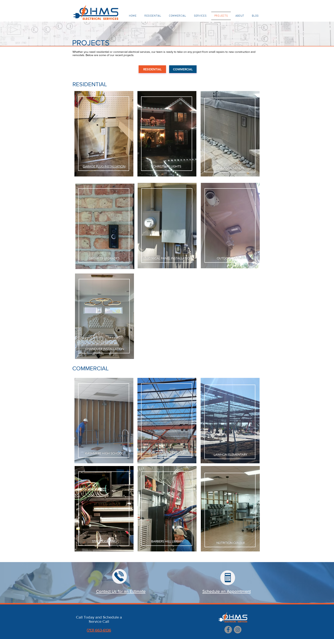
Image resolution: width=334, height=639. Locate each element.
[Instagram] (237, 629)
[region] (103, 136)
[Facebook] (228, 629)
